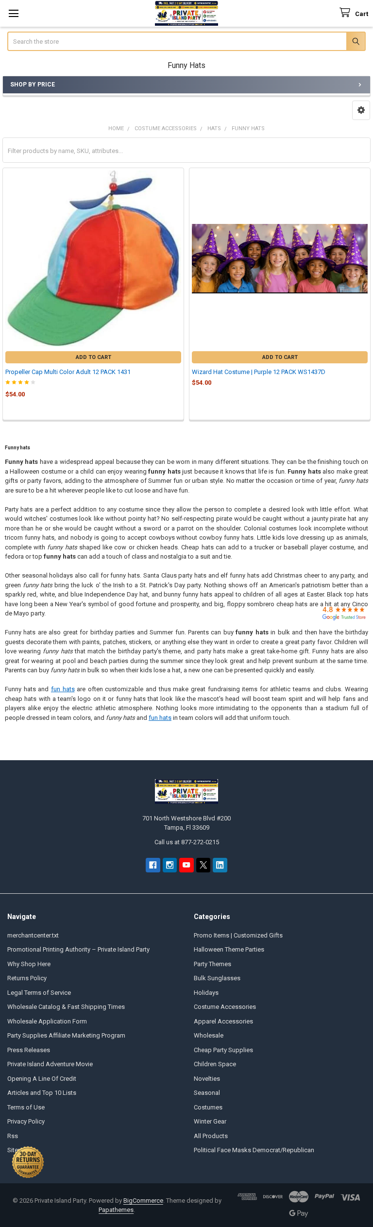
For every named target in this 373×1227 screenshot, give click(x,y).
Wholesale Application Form (47, 1021)
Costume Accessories (225, 1006)
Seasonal (207, 1092)
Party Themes (212, 964)
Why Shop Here (29, 964)
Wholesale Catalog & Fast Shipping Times (66, 1006)
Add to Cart (93, 357)
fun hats (63, 689)
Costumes (208, 1107)
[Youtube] (186, 865)
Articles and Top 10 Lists (41, 1092)
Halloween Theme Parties (229, 949)
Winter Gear (210, 1121)
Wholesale (208, 1035)
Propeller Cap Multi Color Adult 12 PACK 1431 (68, 371)
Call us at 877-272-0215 (186, 842)
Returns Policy (27, 978)
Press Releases (28, 1050)
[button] (361, 110)
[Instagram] (170, 865)
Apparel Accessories (223, 1021)
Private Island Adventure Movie (50, 1064)
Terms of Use (26, 1107)
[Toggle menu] (13, 13)
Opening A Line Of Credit (41, 1078)
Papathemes (116, 1209)
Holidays (206, 992)
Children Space (215, 1064)
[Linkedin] (220, 865)
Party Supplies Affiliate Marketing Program (66, 1035)
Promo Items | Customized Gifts (238, 935)
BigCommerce (143, 1200)
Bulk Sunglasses (217, 978)
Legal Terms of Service (39, 992)
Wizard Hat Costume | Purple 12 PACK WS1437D (258, 371)
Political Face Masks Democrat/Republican (254, 1150)
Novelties (207, 1078)
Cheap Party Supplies (223, 1050)
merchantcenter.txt (33, 935)
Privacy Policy (26, 1121)
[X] (203, 865)
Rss (12, 1136)
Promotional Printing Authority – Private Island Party (78, 949)
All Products (211, 1136)
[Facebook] (153, 865)
